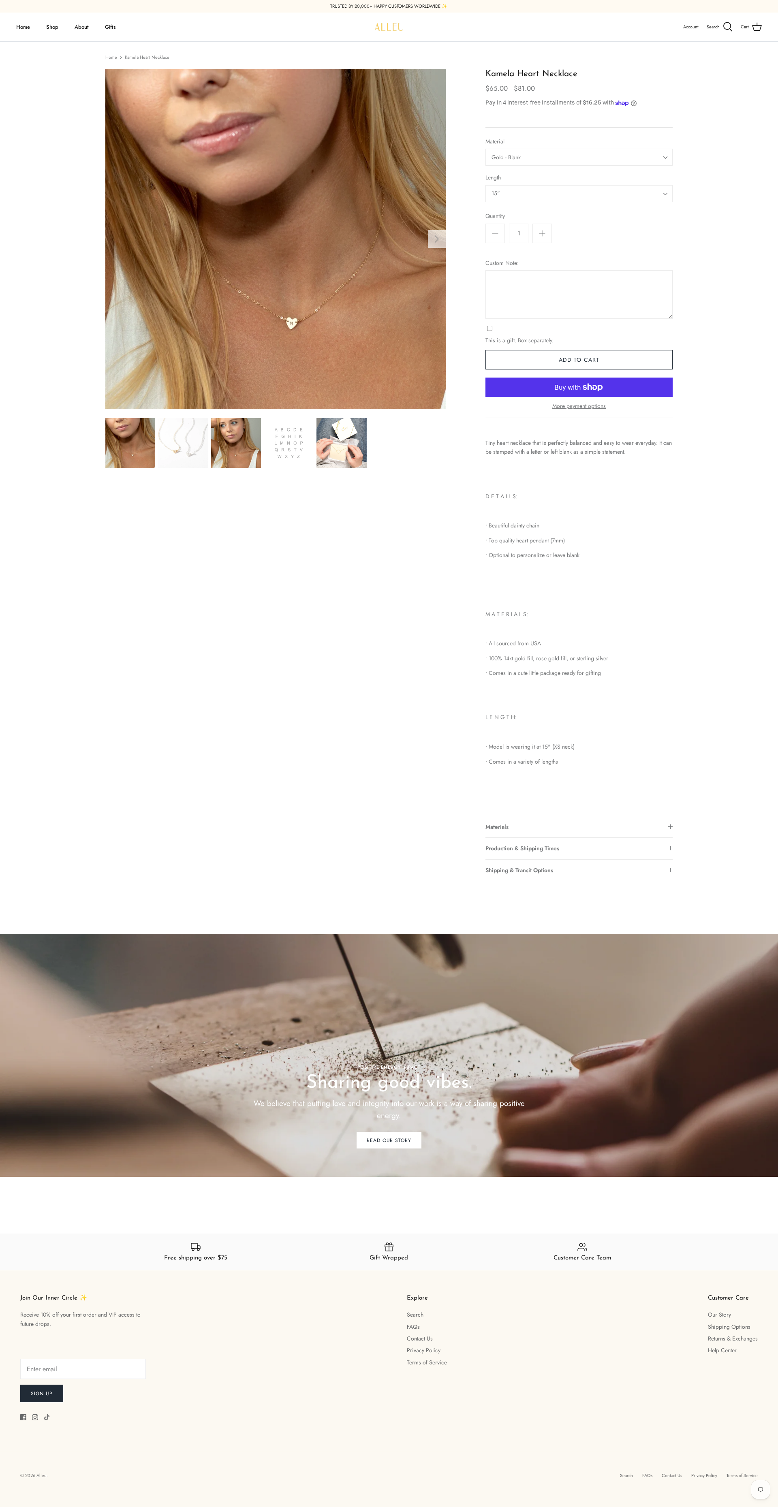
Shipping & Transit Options (519, 870)
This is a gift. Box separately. (519, 340)
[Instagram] (35, 1417)
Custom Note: (502, 263)
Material (494, 141)
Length (493, 177)
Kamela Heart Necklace (147, 57)
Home (23, 27)
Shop (52, 27)
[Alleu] (389, 27)
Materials (497, 827)
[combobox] (579, 157)
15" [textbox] (496, 193)
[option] (275, 239)
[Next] (437, 239)
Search (415, 1315)
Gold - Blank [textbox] (506, 157)
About (82, 27)
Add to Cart (579, 360)
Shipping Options (729, 1327)
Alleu (41, 1475)
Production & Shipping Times (522, 848)
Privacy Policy (423, 1350)
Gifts (110, 27)
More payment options (579, 406)
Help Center (722, 1350)
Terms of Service (427, 1362)
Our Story (719, 1315)
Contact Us (420, 1338)
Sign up (42, 1393)
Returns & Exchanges (733, 1338)
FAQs (413, 1327)
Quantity (495, 216)
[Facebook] (23, 1417)
